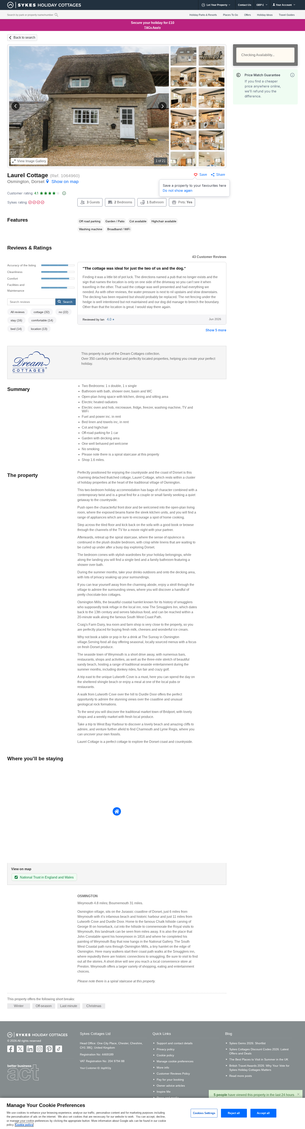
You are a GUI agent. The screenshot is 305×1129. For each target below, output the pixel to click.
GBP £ (260, 5)
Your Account (283, 5)
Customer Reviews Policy (173, 1073)
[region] (152, 1113)
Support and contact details (175, 1043)
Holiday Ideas (265, 15)
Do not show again (177, 190)
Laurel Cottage (27, 175)
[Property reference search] (56, 15)
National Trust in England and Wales (47, 877)
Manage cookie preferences (175, 1061)
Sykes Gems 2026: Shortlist (247, 1043)
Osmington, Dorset (43, 181)
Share (220, 174)
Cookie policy (165, 1055)
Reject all (234, 1113)
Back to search (24, 37)
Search (67, 301)
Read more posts (240, 1075)
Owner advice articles (171, 1085)
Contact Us (244, 5)
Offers (247, 15)
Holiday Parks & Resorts (203, 15)
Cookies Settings (204, 1113)
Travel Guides (287, 15)
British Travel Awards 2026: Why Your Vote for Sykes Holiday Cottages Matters (259, 1067)
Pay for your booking (170, 1079)
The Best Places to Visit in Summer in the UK (258, 1059)
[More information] (292, 75)
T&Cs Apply (152, 27)
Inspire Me (164, 1091)
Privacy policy (165, 1049)
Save (203, 174)
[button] (15, 106)
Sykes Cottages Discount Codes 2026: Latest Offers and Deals (259, 1051)
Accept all (263, 1113)
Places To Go (230, 15)
